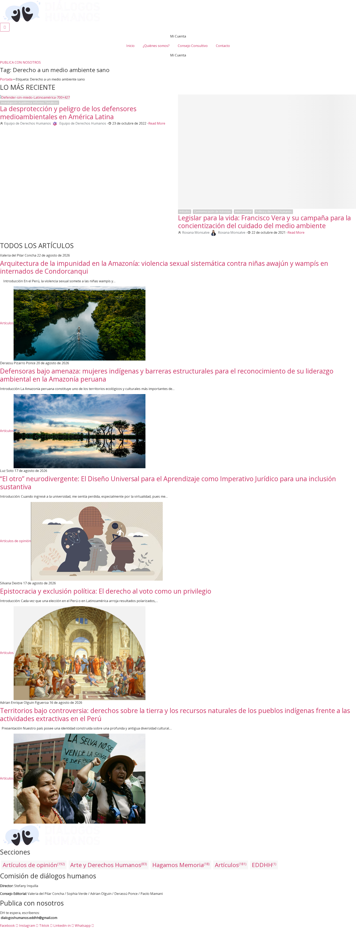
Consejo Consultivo (193, 45)
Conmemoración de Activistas (212, 211)
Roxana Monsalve (196, 232)
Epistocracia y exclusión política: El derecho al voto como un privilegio (105, 591)
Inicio (130, 45)
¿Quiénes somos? (156, 45)
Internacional (243, 211)
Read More (156, 123)
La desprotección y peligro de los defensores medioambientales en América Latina (68, 112)
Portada (6, 79)
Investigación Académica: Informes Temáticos (29, 102)
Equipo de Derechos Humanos (27, 123)
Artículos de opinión (15, 541)
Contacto (223, 45)
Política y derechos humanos (274, 211)
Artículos (184, 211)
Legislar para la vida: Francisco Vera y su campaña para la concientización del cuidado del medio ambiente (264, 221)
